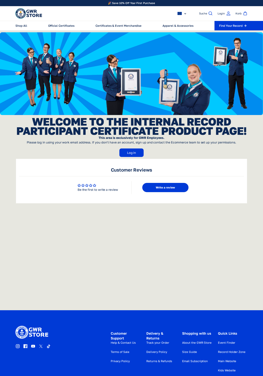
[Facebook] (25, 346)
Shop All (21, 25)
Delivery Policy (156, 351)
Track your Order (157, 342)
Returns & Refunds (159, 361)
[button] (182, 13)
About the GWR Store (197, 342)
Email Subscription (195, 361)
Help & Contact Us (123, 342)
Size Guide (189, 351)
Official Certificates (61, 25)
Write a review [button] (165, 187)
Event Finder (226, 342)
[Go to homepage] (28, 13)
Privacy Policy (120, 361)
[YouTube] (33, 346)
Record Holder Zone (231, 351)
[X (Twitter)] (41, 346)
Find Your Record (231, 25)
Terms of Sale (120, 351)
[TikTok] (48, 346)
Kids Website (227, 370)
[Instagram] (17, 346)
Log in (131, 153)
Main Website (227, 361)
